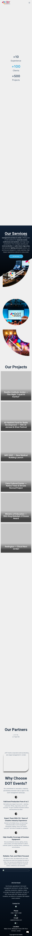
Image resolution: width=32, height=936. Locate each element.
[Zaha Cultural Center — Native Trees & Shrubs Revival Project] (16, 477)
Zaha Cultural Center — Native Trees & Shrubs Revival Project (16, 485)
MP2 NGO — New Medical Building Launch (16, 456)
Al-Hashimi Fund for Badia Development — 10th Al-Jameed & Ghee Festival (16, 424)
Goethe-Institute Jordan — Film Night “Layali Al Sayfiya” (16, 394)
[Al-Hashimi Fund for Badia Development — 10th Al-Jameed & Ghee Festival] (16, 416)
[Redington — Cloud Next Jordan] (16, 538)
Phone (16, 911)
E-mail (16, 918)
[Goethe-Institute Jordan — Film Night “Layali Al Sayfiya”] (16, 385)
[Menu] (29, 2)
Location (16, 926)
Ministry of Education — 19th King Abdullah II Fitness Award (16, 516)
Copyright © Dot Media (16, 934)
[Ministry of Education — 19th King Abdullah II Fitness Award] (16, 507)
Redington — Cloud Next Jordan (16, 547)
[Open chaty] (28, 931)
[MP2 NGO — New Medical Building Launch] (16, 446)
